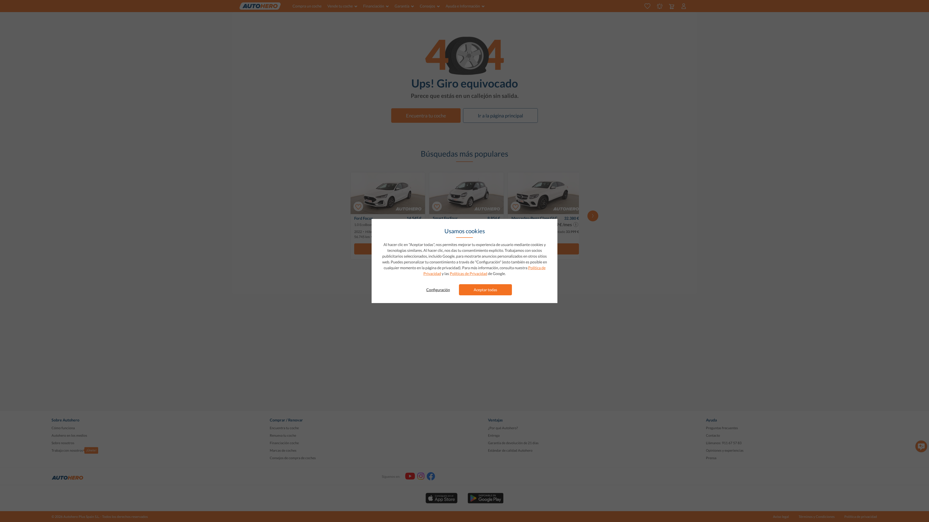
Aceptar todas (485, 289)
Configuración (438, 289)
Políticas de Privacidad (468, 273)
